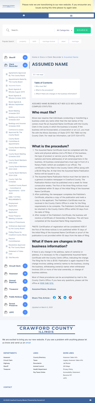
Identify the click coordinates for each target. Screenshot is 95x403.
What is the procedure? (44, 90)
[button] (71, 15)
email (28, 343)
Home (34, 57)
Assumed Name (39, 289)
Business (52, 289)
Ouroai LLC (41, 400)
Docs (42, 57)
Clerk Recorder (54, 57)
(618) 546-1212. (47, 283)
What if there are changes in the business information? (56, 94)
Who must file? (41, 86)
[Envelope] (23, 15)
